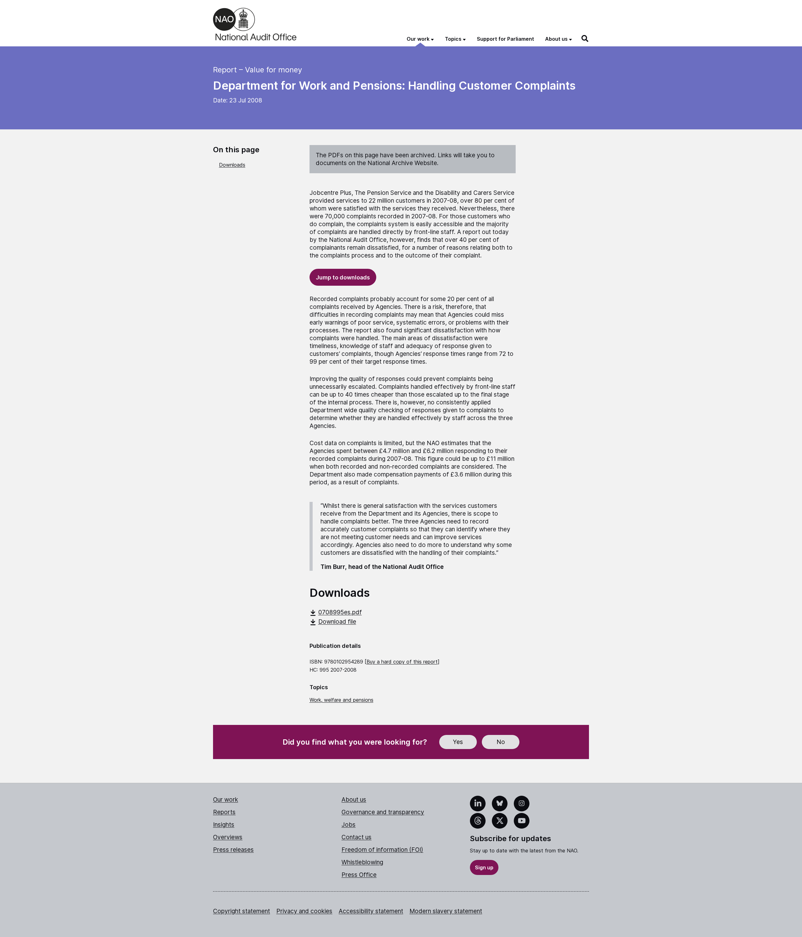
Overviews (227, 837)
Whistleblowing (362, 862)
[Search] (585, 38)
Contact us (356, 837)
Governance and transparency (382, 812)
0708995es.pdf (340, 612)
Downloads (232, 165)
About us (353, 799)
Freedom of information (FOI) (382, 849)
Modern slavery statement (445, 911)
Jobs (348, 824)
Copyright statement (241, 911)
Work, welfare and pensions (341, 700)
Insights (223, 824)
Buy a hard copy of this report (402, 662)
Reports (224, 812)
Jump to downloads (343, 277)
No (501, 742)
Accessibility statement (371, 911)
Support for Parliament (505, 39)
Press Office (359, 874)
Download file (337, 621)
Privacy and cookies (304, 911)
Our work (225, 799)
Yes (458, 742)
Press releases (233, 849)
